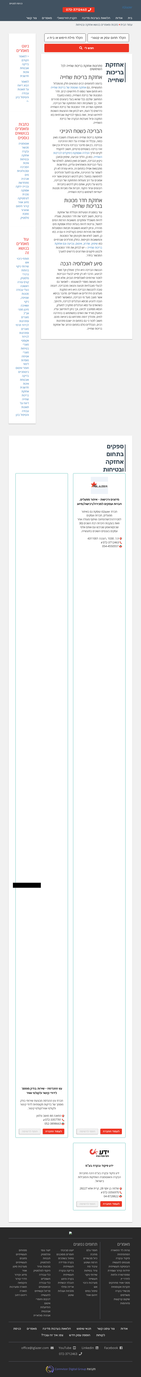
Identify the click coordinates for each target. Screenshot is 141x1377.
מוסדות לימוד (25, 362)
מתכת (26, 214)
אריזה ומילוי (67, 1286)
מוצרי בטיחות (25, 346)
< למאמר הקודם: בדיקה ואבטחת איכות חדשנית (24, 66)
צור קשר (31, 18)
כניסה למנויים (16, 3)
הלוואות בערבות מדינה (96, 18)
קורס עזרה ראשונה (23, 284)
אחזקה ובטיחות (24, 157)
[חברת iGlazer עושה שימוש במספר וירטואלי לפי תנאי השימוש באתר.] (101, 542)
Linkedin (89, 1348)
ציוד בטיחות (90, 1270)
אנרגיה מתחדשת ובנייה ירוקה (22, 182)
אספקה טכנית (25, 192)
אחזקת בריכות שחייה (25, 395)
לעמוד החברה (111, 1131)
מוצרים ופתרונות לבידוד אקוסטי (24, 335)
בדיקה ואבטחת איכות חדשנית (24, 381)
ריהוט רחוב (21, 1295)
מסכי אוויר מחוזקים (119, 1282)
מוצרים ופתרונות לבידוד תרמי (22, 321)
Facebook (112, 1348)
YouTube (66, 1348)
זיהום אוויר (91, 1295)
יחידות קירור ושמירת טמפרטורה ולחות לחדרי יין (119, 1274)
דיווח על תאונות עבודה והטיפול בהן (22, 409)
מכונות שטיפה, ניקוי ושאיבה (24, 299)
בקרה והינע (67, 1278)
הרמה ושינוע (90, 1262)
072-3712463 (69, 1354)
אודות (119, 18)
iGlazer (127, 7)
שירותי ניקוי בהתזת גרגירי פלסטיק (22, 272)
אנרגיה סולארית (41, 1315)
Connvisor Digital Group (70, 1369)
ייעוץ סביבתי (67, 1250)
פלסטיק (24, 218)
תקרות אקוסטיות (120, 1286)
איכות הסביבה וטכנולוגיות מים (23, 169)
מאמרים (47, 18)
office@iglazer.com (36, 1348)
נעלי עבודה (22, 290)
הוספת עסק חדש (79, 1335)
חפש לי (88, 48)
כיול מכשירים (90, 1258)
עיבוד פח (92, 1266)
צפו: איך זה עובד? (52, 1335)
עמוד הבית (126, 25)
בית (130, 18)
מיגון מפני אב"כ (23, 311)
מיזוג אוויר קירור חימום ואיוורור (22, 206)
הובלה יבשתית (66, 1282)
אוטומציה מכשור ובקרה (24, 147)
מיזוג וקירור (20, 1274)
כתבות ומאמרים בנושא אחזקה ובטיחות (97, 25)
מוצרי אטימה (25, 354)
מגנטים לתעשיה (121, 1262)
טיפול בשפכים (66, 1258)
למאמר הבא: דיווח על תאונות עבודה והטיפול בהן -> (22, 91)
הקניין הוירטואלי (67, 18)
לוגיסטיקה (23, 198)
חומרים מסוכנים (65, 1254)
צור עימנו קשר (106, 1328)
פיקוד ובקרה (123, 1258)
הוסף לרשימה (87, 1131)
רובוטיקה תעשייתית (119, 1266)
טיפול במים (91, 1291)
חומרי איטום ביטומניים (22, 370)
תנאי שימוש (84, 1328)
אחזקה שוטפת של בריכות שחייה (68, 87)
